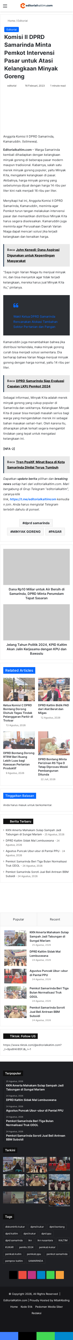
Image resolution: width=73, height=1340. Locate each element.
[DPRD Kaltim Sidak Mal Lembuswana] (15, 958)
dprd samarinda (37, 523)
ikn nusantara (45, 1240)
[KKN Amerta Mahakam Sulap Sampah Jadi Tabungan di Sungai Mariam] (15, 938)
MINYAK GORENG (26, 532)
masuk (22, 805)
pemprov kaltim (14, 1260)
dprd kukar (30, 1233)
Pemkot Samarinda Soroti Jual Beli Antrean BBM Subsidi (47, 1012)
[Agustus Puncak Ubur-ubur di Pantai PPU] (15, 976)
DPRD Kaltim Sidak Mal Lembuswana (30, 840)
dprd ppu (46, 1233)
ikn (30, 1240)
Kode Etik (26, 1306)
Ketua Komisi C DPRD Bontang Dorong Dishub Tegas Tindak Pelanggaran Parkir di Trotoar (18, 712)
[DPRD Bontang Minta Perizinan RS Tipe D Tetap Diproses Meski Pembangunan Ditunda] (54, 743)
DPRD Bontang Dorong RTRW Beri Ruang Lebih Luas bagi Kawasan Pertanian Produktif (18, 760)
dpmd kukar (37, 1226)
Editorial (22, 20)
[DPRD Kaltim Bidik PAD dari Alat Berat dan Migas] (54, 689)
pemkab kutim (13, 1253)
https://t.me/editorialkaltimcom (33, 499)
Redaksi (36, 1313)
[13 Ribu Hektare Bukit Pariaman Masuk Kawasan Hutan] (13, 1197)
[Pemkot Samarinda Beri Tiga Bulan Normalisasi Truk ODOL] (15, 992)
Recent (55, 919)
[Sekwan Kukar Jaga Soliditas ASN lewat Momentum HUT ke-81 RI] (59, 1199)
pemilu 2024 (26, 1247)
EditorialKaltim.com (15, 1300)
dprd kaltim (11, 1233)
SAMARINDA (35, 1260)
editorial (11, 85)
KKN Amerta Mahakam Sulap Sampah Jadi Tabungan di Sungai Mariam (49, 936)
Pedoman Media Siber (49, 1306)
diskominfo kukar (15, 1226)
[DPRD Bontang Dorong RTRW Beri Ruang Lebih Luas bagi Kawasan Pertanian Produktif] (19, 740)
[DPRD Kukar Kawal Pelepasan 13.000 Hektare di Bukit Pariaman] (36, 1197)
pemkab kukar (47, 1247)
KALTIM (63, 1240)
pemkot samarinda (57, 1253)
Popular (18, 919)
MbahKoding (62, 1300)
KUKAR (9, 1247)
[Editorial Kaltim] (36, 6)
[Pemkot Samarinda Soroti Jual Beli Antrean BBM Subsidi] (15, 1012)
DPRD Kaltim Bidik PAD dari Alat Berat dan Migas (53, 708)
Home (11, 20)
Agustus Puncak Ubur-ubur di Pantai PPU (32, 851)
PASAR (56, 532)
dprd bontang (56, 1226)
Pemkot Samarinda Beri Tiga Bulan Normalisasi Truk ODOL (49, 992)
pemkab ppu (34, 1253)
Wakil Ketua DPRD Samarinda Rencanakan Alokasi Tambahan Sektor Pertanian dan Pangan (35, 322)
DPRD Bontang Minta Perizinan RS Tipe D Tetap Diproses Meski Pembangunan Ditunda (53, 766)
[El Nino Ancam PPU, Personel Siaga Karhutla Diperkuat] (59, 1182)
